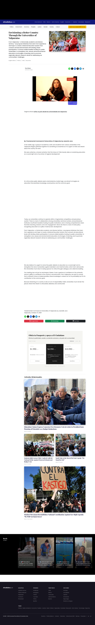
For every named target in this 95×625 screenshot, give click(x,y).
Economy (26, 27)
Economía (34, 608)
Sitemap (77, 616)
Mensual (72, 341)
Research (87, 22)
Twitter (35, 594)
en (90, 616)
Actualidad (66, 592)
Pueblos (39, 608)
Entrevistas (66, 596)
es (88, 616)
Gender (46, 27)
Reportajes (66, 599)
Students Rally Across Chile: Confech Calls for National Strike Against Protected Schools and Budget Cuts (38, 460)
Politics (11, 27)
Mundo (50, 599)
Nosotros (43, 616)
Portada (65, 590)
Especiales (57, 608)
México (50, 592)
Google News (34, 321)
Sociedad (63, 608)
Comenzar (37, 361)
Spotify (35, 601)
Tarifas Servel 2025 (70, 616)
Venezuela (51, 594)
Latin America (55, 22)
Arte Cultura (75, 608)
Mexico (48, 22)
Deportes (87, 608)
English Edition (12, 60)
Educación (68, 608)
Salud (48, 608)
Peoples (33, 27)
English (62, 22)
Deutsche (67, 22)
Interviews (81, 22)
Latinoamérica (52, 596)
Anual (77, 341)
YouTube (76, 321)
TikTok (34, 599)
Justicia (44, 608)
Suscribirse (54, 361)
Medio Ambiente (27, 608)
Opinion (75, 22)
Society (52, 27)
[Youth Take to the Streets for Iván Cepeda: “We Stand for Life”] (70, 445)
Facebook (35, 590)
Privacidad (21, 599)
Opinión (65, 594)
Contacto (20, 596)
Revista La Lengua (67, 601)
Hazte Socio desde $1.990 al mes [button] (77, 27)
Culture (58, 27)
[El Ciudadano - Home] (9, 22)
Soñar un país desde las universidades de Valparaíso (50, 111)
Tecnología (81, 608)
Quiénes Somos (22, 590)
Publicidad (20, 594)
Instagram (36, 592)
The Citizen (28, 68)
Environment (19, 27)
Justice (39, 27)
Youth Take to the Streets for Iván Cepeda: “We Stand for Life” (70, 459)
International (38, 22)
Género (52, 608)
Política (20, 608)
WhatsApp (55, 321)
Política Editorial (22, 592)
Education (28, 60)
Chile (44, 22)
